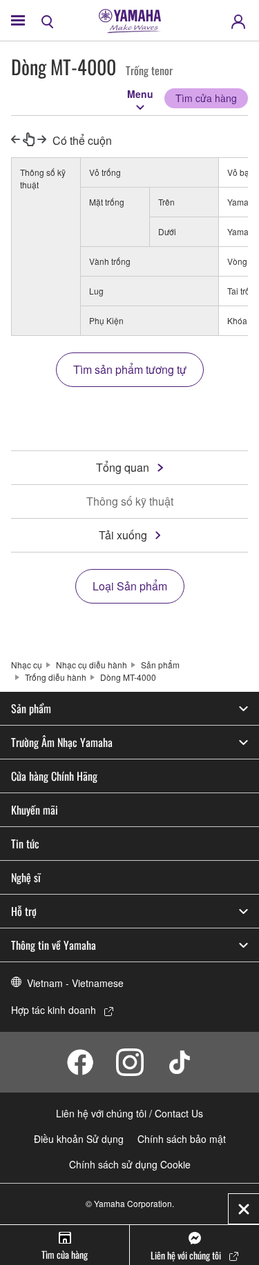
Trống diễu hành (55, 677)
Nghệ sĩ (26, 877)
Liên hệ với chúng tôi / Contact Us (129, 1113)
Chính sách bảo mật (181, 1139)
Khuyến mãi (34, 809)
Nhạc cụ (26, 664)
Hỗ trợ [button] (24, 911)
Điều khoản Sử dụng (79, 1139)
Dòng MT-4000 (128, 677)
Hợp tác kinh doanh (53, 1010)
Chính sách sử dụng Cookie (130, 1164)
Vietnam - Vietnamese (75, 983)
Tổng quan (122, 467)
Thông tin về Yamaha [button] (53, 945)
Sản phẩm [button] (31, 708)
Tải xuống (123, 535)
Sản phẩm (160, 664)
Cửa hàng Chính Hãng (54, 776)
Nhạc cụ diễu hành (91, 664)
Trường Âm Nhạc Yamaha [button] (62, 742)
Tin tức (25, 843)
